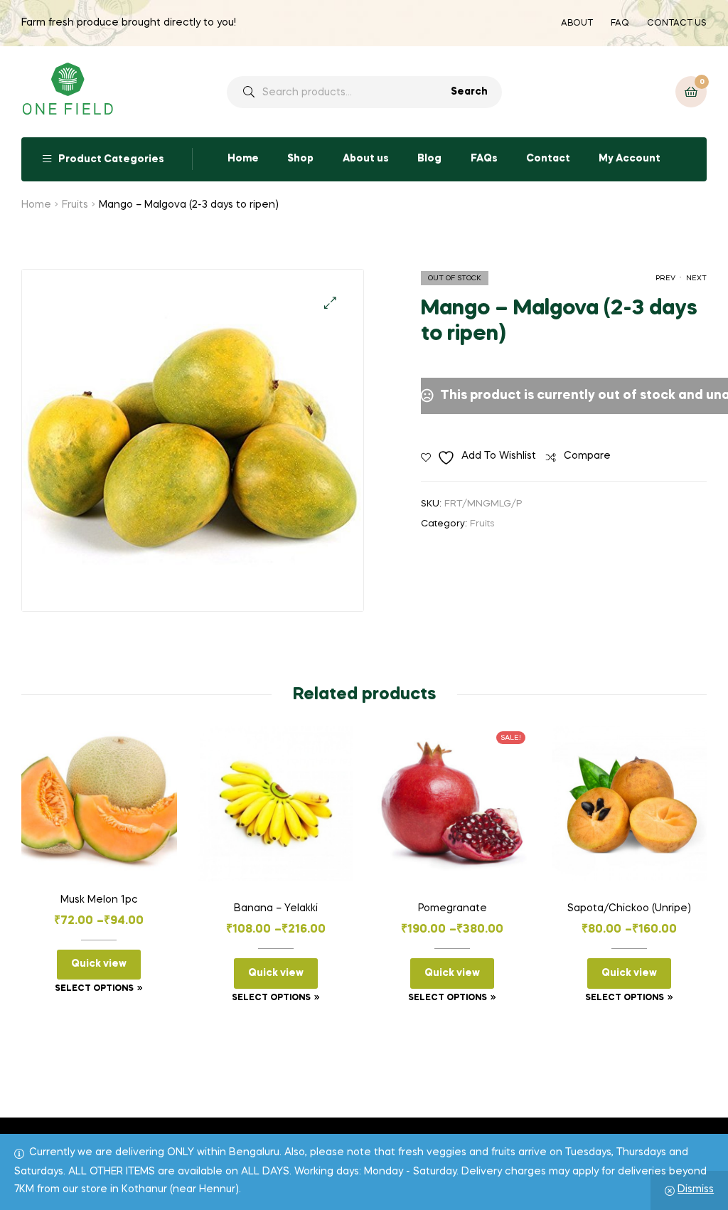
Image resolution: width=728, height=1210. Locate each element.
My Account (629, 159)
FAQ (620, 23)
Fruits (75, 205)
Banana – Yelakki (276, 908)
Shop (300, 159)
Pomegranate (452, 908)
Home (243, 159)
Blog (429, 159)
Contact (548, 159)
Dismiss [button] (696, 1189)
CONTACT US (677, 23)
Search (469, 92)
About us (366, 159)
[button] (330, 303)
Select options (94, 989)
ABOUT (577, 23)
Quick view (99, 964)
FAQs (484, 159)
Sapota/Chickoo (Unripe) (629, 908)
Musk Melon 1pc (99, 900)
